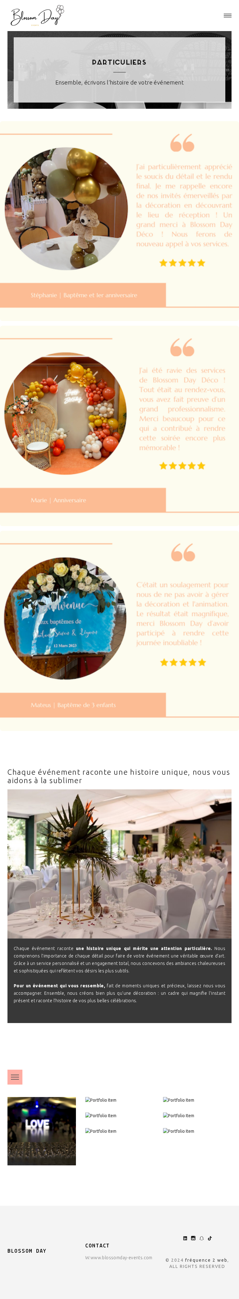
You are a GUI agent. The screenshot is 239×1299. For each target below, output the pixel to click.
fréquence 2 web (206, 1260)
